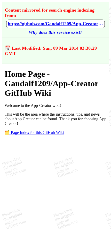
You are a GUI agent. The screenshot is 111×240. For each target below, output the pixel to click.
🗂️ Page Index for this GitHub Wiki (34, 132)
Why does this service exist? (55, 32)
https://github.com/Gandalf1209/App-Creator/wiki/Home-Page (55, 23)
